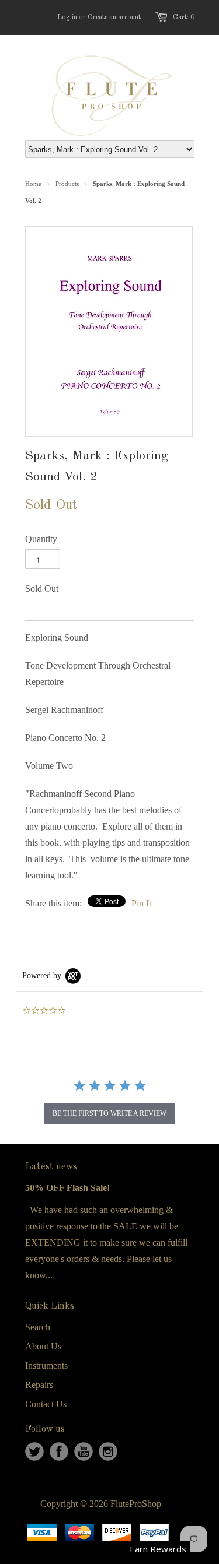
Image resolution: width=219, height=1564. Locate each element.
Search (37, 1327)
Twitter (34, 1451)
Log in (67, 17)
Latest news (51, 1167)
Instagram (108, 1451)
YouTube (83, 1451)
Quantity (41, 539)
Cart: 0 (183, 17)
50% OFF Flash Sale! (67, 1188)
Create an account (114, 17)
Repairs (39, 1385)
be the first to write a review (109, 1113)
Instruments (46, 1365)
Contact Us (46, 1404)
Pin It (141, 903)
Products (67, 183)
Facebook (59, 1451)
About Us (43, 1346)
